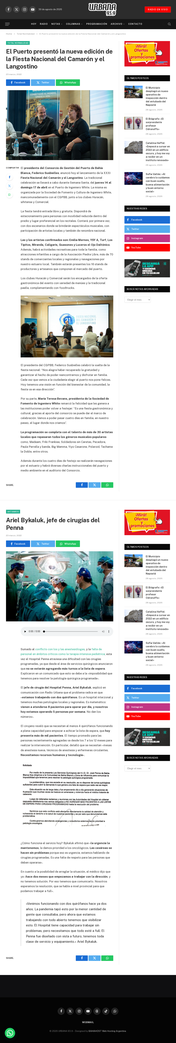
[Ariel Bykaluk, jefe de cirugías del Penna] (59, 586)
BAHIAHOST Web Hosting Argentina (107, 1031)
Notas (55, 24)
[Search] (169, 24)
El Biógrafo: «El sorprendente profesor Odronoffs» (155, 124)
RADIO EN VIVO (158, 9)
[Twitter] (9, 185)
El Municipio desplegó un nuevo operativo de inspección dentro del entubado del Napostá (157, 96)
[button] (10, 1033)
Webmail (88, 1022)
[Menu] (7, 24)
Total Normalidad (17, 43)
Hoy (33, 24)
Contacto (135, 24)
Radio (44, 24)
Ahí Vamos (13, 512)
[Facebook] (9, 177)
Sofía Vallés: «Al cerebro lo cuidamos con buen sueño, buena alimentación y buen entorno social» (158, 183)
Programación (96, 24)
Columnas (73, 24)
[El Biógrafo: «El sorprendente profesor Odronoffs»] (133, 123)
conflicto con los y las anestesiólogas (60, 649)
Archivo (116, 24)
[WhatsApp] (9, 194)
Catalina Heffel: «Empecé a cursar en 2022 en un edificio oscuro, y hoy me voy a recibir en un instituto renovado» (158, 152)
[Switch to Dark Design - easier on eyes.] (163, 24)
